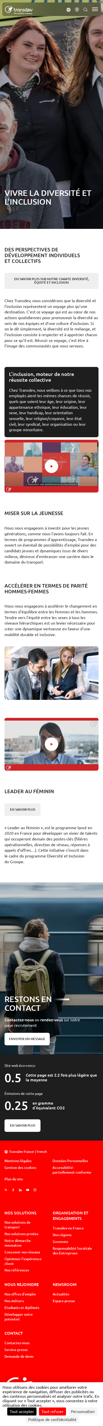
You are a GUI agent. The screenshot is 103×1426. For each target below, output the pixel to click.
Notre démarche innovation (17, 1243)
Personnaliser (83, 1411)
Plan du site (13, 1179)
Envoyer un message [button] (27, 1039)
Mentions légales (18, 1161)
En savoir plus (22, 809)
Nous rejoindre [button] (21, 1284)
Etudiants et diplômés (21, 1308)
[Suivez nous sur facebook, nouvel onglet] (13, 1190)
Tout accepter (22, 1411)
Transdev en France (68, 1228)
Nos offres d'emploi (20, 1294)
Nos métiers (14, 1301)
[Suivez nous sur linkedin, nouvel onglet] (20, 1190)
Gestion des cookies (20, 1168)
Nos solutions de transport (17, 1224)
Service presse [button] (16, 1350)
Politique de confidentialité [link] (52, 1419)
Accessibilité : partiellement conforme (71, 1170)
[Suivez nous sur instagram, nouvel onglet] (35, 1190)
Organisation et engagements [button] (70, 1215)
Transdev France (21, 1152)
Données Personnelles (70, 1161)
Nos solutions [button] (20, 1212)
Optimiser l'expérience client (23, 1261)
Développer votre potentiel (18, 1316)
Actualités (61, 1294)
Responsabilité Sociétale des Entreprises (72, 1250)
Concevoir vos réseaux (22, 1252)
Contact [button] (13, 1333)
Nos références (16, 1270)
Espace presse (64, 1301)
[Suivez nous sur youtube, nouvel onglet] (27, 1190)
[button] (68, 9)
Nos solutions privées (21, 1234)
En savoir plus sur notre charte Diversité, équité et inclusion (51, 280)
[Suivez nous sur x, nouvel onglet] (5, 1190)
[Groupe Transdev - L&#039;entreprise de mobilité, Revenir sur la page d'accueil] (18, 10)
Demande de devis (19, 1356)
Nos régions (62, 1235)
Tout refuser (53, 1411)
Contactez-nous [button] (17, 1343)
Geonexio (60, 1242)
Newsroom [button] (64, 1284)
